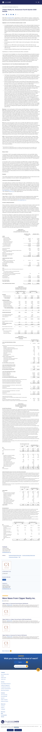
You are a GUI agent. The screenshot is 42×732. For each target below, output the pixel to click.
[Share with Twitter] (9, 14)
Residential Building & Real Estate (15, 555)
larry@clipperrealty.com (6, 552)
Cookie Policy (16, 727)
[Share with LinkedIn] (6, 14)
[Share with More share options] (18, 14)
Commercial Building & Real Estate (28, 555)
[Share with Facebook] (11, 14)
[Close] (40, 726)
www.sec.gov (11, 191)
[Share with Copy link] (15, 14)
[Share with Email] (13, 14)
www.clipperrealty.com (6, 190)
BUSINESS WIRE (10, 17)
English (4, 579)
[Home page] (6, 2)
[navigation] (39, 2)
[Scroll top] (38, 669)
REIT (19, 557)
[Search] (36, 2)
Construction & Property (13, 557)
